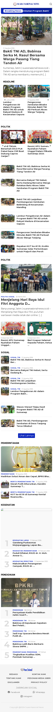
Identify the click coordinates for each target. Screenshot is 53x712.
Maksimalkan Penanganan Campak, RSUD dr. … (27, 564)
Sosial (11, 297)
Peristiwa (28, 561)
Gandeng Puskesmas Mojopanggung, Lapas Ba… (27, 543)
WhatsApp (40, 692)
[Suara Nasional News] (26, 3)
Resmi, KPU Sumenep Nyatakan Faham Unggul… (12, 342)
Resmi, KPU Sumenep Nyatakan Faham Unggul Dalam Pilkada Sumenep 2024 (40, 150)
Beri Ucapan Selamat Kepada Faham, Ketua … (40, 342)
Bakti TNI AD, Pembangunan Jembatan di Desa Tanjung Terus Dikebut (32, 423)
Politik (4, 297)
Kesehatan (18, 540)
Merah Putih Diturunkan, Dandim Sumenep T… (28, 485)
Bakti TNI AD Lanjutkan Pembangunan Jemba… (23, 382)
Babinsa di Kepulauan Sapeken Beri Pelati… (29, 624)
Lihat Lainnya (26, 435)
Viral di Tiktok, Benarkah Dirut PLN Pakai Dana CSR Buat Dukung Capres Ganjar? (12, 151)
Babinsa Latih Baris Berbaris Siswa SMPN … (28, 645)
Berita (13, 482)
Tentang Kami (13, 678)
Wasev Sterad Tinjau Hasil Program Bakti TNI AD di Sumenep (31, 410)
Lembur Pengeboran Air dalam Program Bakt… (27, 392)
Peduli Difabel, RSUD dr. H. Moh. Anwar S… (30, 554)
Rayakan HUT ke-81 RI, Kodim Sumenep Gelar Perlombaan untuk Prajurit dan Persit (33, 249)
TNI (18, 357)
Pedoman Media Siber (39, 678)
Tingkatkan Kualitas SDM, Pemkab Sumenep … (27, 655)
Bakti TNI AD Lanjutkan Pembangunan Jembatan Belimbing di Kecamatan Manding (30, 203)
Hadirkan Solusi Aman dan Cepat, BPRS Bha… (25, 476)
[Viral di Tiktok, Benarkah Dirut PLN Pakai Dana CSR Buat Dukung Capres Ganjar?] (13, 137)
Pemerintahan (7, 474)
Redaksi (13, 674)
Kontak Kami (39, 674)
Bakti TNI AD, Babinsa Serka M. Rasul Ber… (30, 361)
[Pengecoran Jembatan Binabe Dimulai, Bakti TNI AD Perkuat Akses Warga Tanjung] (39, 91)
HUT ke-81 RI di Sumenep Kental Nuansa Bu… (28, 495)
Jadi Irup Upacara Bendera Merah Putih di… (31, 634)
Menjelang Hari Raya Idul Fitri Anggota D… (22, 302)
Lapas (26, 540)
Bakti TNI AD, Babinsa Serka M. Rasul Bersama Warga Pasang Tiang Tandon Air (24, 57)
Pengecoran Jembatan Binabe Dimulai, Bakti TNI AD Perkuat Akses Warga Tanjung (37, 107)
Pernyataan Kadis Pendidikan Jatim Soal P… (29, 613)
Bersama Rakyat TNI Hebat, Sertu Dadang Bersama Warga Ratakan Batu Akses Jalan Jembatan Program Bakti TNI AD (33, 185)
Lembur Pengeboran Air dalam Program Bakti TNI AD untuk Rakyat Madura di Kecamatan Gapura (13, 108)
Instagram (28, 696)
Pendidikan (18, 610)
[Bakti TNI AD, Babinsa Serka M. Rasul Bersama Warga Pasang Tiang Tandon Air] (26, 30)
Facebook (15, 692)
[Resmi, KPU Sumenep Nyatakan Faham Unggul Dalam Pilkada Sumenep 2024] (40, 137)
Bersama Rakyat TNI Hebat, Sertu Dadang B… (28, 371)
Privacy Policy (39, 682)
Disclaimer (13, 682)
